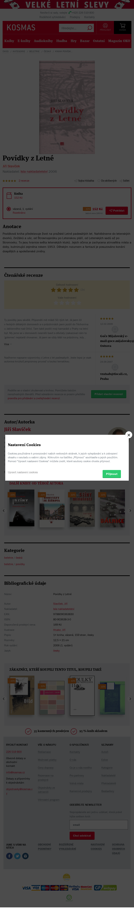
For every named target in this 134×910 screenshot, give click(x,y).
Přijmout (111, 474)
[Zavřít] (128, 434)
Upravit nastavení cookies (23, 472)
